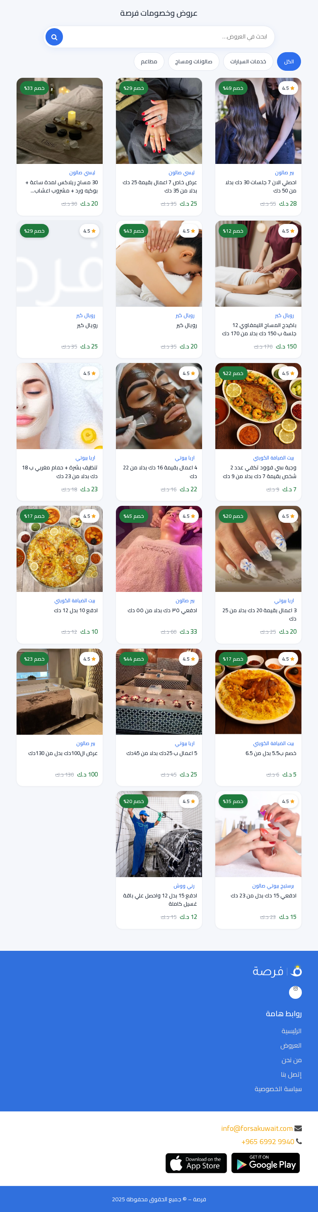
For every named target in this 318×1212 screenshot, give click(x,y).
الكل (289, 61)
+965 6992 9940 (267, 1141)
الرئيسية (292, 1031)
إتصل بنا (291, 1074)
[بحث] (54, 36)
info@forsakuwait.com (257, 1128)
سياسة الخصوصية (278, 1089)
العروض (291, 1045)
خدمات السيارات (248, 61)
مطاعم (149, 61)
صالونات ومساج (193, 61)
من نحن (292, 1060)
